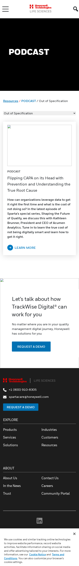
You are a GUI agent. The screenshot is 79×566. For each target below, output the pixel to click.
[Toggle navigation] (5, 9)
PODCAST (28, 101)
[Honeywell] (40, 7)
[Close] (74, 534)
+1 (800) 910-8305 (22, 389)
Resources (10, 101)
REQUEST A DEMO (31, 346)
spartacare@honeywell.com (28, 397)
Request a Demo (21, 407)
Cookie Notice (37, 554)
